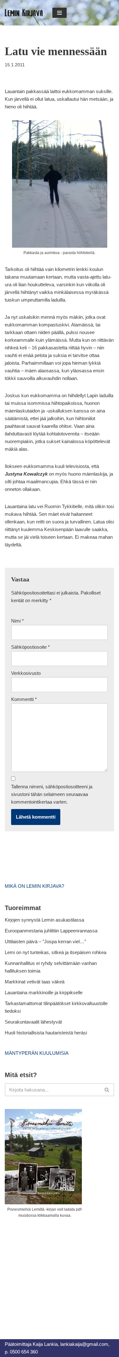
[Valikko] (59, 13)
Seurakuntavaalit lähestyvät (33, 1022)
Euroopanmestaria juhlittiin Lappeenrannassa (52, 930)
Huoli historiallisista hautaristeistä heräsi (46, 1032)
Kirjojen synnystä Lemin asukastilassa (44, 920)
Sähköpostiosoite (30, 647)
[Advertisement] (52, 1271)
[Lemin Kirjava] (24, 13)
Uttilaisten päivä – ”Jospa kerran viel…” (46, 941)
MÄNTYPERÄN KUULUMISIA (37, 1053)
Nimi (17, 621)
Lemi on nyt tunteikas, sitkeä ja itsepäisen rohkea (55, 952)
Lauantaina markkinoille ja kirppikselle (44, 992)
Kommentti (24, 699)
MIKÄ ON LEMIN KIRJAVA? (34, 886)
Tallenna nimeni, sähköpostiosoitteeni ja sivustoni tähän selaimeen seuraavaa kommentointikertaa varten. (51, 794)
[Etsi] (107, 1089)
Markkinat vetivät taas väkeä (34, 981)
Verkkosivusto (26, 673)
